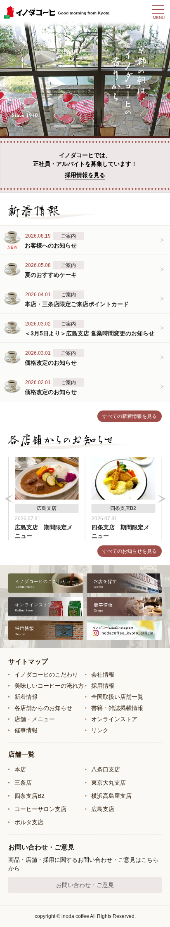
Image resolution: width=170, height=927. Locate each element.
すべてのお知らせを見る (129, 551)
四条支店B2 (29, 796)
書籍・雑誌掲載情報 (117, 708)
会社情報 (102, 674)
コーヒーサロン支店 (40, 809)
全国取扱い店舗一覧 (117, 696)
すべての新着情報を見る (129, 416)
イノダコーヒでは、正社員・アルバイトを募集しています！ (85, 165)
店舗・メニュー (34, 719)
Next (161, 498)
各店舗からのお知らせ (43, 708)
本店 (20, 769)
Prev (9, 498)
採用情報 (102, 685)
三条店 (23, 782)
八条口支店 (105, 769)
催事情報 (26, 730)
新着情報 (26, 696)
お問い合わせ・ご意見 (85, 885)
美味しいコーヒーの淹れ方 (49, 685)
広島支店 (102, 809)
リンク (100, 730)
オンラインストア (114, 719)
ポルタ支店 (28, 822)
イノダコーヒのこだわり (46, 674)
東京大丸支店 (108, 782)
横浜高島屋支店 (111, 796)
